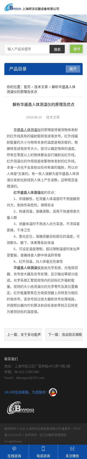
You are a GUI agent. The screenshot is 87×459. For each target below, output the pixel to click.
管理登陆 (60, 435)
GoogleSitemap (13, 441)
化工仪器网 (46, 435)
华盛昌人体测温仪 (27, 130)
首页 (27, 87)
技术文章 (41, 87)
